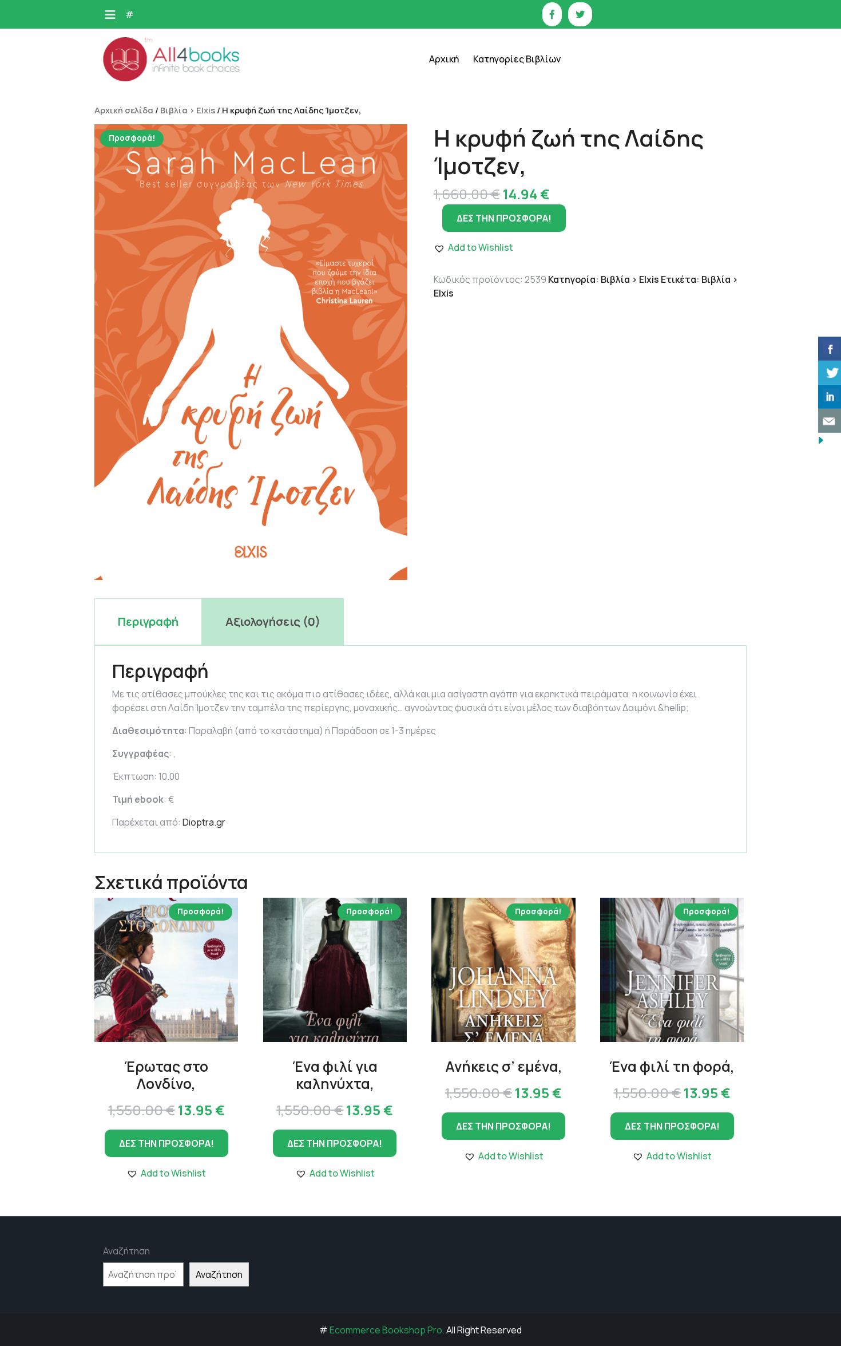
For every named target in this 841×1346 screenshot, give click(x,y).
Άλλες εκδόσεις (516, 370)
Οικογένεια (508, 256)
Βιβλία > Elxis (187, 110)
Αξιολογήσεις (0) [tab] (272, 621)
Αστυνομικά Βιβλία (523, 84)
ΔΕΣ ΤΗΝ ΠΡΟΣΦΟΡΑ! (166, 1143)
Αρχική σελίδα (123, 110)
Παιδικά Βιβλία (516, 399)
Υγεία (497, 313)
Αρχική (444, 59)
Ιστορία (502, 170)
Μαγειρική (506, 199)
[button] (166, 1173)
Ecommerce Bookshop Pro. (387, 1330)
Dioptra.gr (204, 822)
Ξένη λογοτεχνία (519, 227)
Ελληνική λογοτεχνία (527, 113)
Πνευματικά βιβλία (522, 284)
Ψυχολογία (507, 342)
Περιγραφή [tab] (148, 621)
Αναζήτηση (126, 1251)
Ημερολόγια (510, 141)
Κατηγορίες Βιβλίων (517, 59)
